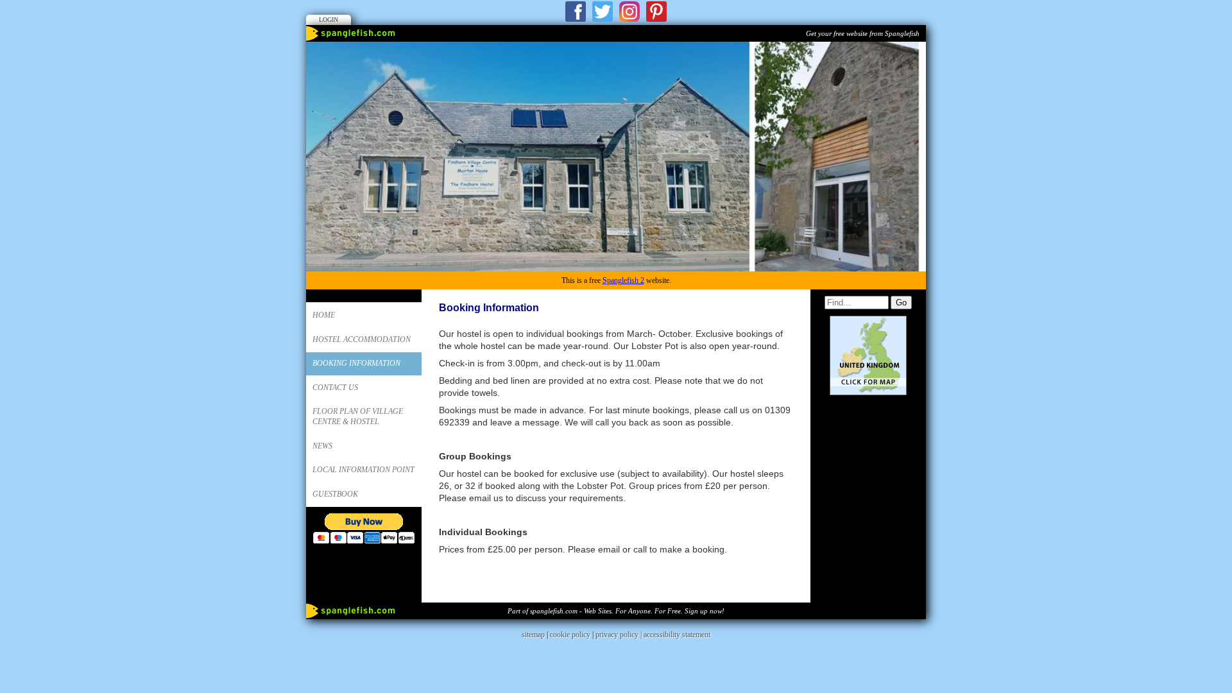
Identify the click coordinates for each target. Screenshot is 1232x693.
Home (323, 315)
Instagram (629, 11)
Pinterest (656, 11)
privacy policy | (619, 634)
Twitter (602, 11)
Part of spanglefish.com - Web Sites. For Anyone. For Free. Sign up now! (616, 611)
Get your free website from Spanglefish (863, 33)
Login (328, 19)
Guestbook (335, 494)
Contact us (335, 387)
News (322, 445)
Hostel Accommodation (361, 339)
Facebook (575, 11)
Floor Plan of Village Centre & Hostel (357, 416)
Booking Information (356, 363)
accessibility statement (677, 634)
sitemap (533, 634)
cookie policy (570, 634)
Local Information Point (363, 469)
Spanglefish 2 (623, 280)
